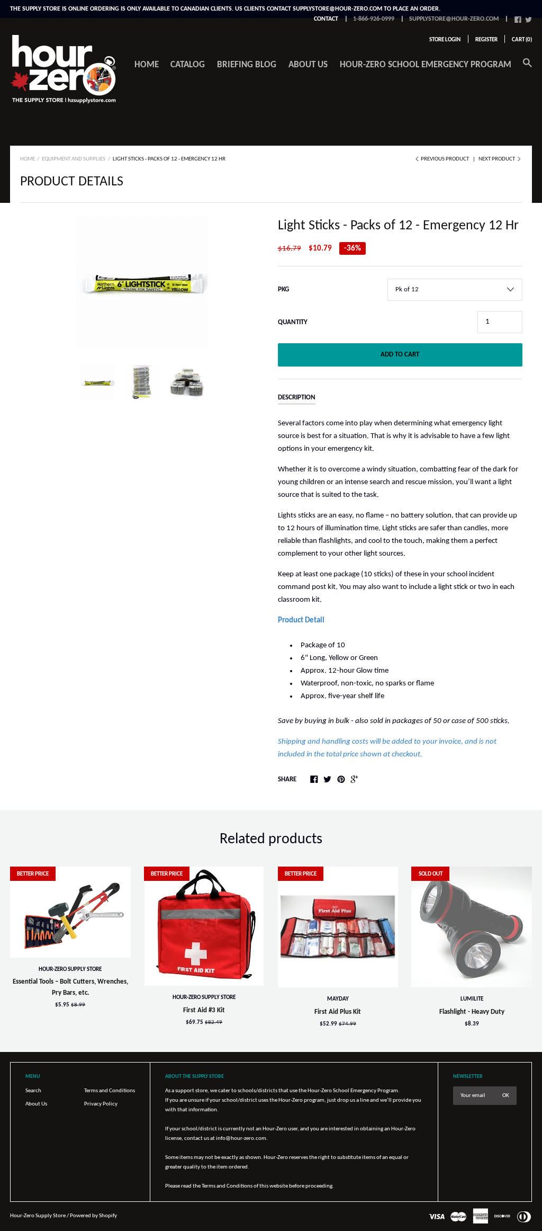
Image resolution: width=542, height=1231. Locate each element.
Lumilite (471, 999)
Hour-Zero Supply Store (70, 970)
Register (486, 40)
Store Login (444, 40)
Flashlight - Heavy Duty (471, 1012)
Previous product (445, 159)
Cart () (522, 40)
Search (33, 1091)
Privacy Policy (101, 1104)
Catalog (187, 64)
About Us (36, 1104)
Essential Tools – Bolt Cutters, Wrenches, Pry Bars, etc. (70, 987)
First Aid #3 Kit (204, 1010)
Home (146, 64)
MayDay (338, 999)
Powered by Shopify (93, 1216)
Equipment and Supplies (73, 159)
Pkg (283, 289)
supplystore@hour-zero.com (454, 19)
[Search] (527, 68)
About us (308, 64)
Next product (497, 159)
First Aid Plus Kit (337, 1012)
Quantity (293, 322)
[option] (142, 281)
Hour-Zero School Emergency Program (425, 64)
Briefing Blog (246, 64)
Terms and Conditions (109, 1091)
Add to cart (400, 354)
